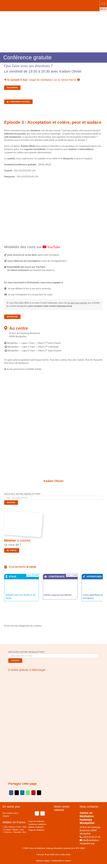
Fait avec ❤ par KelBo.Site (48, 854)
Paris (19, 827)
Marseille (17, 832)
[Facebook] (11, 793)
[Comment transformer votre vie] (25, 676)
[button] (103, 3)
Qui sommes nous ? (11, 813)
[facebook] (37, 813)
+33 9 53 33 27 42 (91, 837)
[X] (17, 793)
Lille (5, 827)
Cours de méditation (36, 821)
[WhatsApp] (28, 793)
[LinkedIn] (22, 793)
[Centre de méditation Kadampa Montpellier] (20, 2)
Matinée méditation (36, 827)
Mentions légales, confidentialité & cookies (53, 861)
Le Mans (7, 830)
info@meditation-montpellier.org (89, 842)
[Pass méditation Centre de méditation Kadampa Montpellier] (24, 513)
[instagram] (42, 813)
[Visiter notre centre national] (66, 816)
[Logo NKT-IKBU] (36, 803)
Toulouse (7, 832)
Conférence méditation (37, 824)
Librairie (6, 816)
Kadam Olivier (54, 481)
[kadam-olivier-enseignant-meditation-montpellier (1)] (53, 466)
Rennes (12, 827)
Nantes (15, 830)
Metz (25, 827)
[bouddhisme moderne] (32, 713)
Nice (24, 832)
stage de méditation (42, 79)
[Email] (39, 793)
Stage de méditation (36, 830)
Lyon (22, 830)
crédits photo (65, 854)
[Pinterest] (33, 793)
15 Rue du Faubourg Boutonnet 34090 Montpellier (90, 830)
